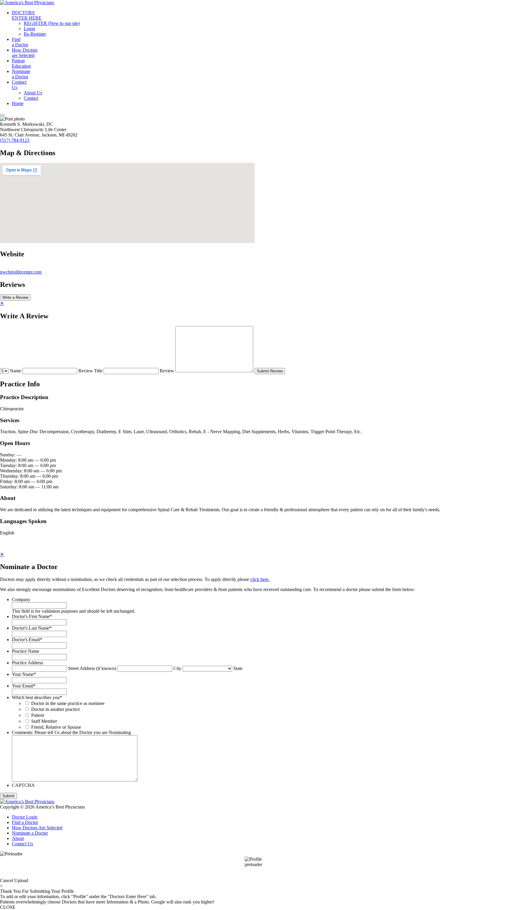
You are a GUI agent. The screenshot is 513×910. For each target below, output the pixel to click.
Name (15, 370)
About (18, 838)
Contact (19, 85)
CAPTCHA (23, 785)
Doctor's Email (27, 639)
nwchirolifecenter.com (21, 271)
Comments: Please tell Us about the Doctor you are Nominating (71, 732)
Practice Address (27, 662)
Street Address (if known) (92, 668)
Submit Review (270, 371)
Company (21, 599)
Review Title (90, 370)
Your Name (24, 674)
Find (20, 42)
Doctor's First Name (32, 616)
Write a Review (15, 297)
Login (29, 28)
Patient (21, 63)
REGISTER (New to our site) (52, 23)
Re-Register (35, 33)
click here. (260, 579)
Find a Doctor (25, 822)
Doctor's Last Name (32, 628)
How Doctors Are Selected (37, 827)
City (177, 668)
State (238, 668)
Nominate (21, 74)
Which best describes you (37, 697)
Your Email (24, 685)
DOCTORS (27, 15)
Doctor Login (24, 817)
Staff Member (44, 721)
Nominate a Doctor (30, 833)
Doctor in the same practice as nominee (67, 703)
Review (167, 370)
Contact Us (22, 843)
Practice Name (25, 651)
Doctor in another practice (55, 709)
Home (17, 103)
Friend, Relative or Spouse (56, 727)
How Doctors (24, 52)
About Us (33, 92)
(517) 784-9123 (14, 140)
